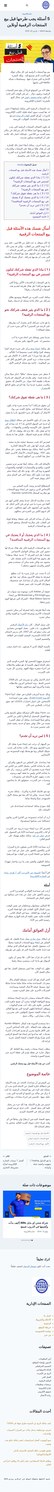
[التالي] (7, 1214)
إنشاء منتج (35, 348)
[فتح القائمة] (5, 5)
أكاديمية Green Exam (39, 697)
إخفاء (20, 165)
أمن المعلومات (45, 1358)
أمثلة (44, 209)
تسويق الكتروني (44, 1391)
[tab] (32, 1240)
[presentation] (27, 1204)
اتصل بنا (47, 1315)
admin (42, 31)
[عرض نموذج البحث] (27, 5)
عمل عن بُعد (38, 835)
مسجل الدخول (29, 1266)
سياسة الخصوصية (43, 1331)
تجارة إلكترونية (27, 14)
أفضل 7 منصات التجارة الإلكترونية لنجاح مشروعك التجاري (13, 1162)
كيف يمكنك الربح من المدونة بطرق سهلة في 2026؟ (29, 1423)
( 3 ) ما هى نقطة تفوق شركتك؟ (30, 193)
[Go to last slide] (47, 1214)
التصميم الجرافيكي (43, 1366)
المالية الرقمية (45, 1380)
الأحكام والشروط (43, 1319)
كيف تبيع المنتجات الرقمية (39, 1144)
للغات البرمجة (22, 115)
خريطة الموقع (45, 1327)
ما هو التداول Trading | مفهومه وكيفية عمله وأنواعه (40, 1162)
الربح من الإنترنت (44, 1373)
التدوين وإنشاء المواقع (42, 1362)
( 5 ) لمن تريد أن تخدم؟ (34, 205)
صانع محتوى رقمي (33, 97)
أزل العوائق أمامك (39, 213)
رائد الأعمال (22, 624)
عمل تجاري (35, 939)
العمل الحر (46, 1377)
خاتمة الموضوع (41, 216)
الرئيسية (47, 1323)
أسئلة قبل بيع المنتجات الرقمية (37, 1133)
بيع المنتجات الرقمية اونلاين (38, 1138)
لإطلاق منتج (10, 420)
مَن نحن (47, 1335)
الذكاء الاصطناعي (43, 1369)
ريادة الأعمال (45, 1395)
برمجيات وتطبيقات (43, 1384)
